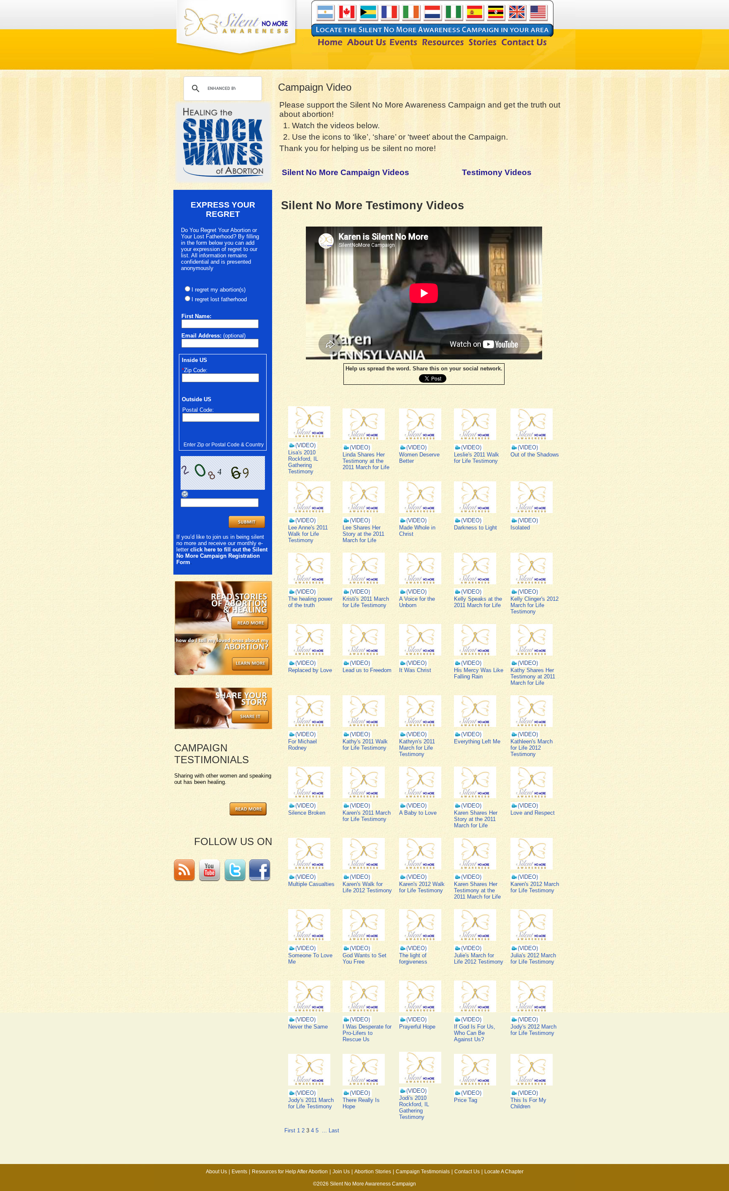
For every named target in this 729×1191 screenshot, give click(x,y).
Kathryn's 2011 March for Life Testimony (417, 747)
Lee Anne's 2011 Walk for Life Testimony (308, 533)
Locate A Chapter (504, 1172)
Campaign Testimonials (423, 1172)
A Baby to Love (418, 813)
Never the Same (308, 1027)
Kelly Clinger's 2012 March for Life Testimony (534, 605)
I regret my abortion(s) (219, 289)
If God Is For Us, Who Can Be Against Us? (474, 1033)
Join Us (341, 1172)
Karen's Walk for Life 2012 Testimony (367, 887)
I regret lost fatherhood (219, 299)
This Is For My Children (528, 1103)
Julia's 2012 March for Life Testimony (533, 958)
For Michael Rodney (302, 744)
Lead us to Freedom (367, 670)
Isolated (520, 527)
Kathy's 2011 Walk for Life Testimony (365, 744)
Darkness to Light (475, 527)
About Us (216, 1172)
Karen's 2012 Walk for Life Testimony (422, 887)
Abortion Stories (372, 1172)
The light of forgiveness (413, 958)
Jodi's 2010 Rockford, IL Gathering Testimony (414, 1107)
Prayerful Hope (417, 1027)
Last (334, 1130)
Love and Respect (532, 813)
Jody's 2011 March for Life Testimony (311, 1103)
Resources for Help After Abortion (290, 1172)
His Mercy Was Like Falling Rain (478, 673)
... (324, 1130)
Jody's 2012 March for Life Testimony (533, 1030)
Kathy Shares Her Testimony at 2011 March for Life (532, 676)
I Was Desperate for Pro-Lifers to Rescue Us (367, 1033)
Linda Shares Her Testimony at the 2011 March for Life (366, 460)
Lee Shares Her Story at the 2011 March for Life (363, 533)
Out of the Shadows (534, 454)
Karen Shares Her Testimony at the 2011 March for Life (477, 890)
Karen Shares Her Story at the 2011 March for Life (475, 819)
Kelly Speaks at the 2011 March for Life (478, 602)
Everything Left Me (477, 741)
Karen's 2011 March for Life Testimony (367, 816)
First (289, 1130)
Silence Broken (306, 813)
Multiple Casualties (311, 884)
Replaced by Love (310, 670)
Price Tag (465, 1100)
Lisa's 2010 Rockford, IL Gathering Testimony (303, 462)
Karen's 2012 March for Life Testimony (534, 887)
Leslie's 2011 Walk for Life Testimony (476, 457)
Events (239, 1172)
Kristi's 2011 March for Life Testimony (366, 602)
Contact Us (467, 1172)
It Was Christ (415, 670)
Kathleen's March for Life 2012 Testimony (531, 747)
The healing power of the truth (310, 602)
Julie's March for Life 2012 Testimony (478, 958)
